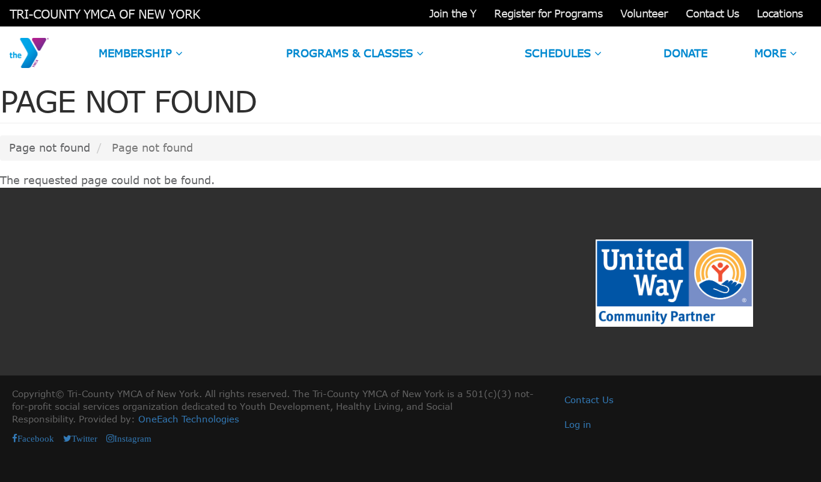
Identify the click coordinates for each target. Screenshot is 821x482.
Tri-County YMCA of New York (105, 13)
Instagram (132, 438)
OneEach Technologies (188, 418)
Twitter (84, 438)
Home (29, 53)
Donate (685, 53)
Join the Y (452, 13)
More (772, 53)
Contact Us (712, 13)
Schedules (559, 53)
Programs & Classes (351, 53)
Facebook (35, 438)
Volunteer (644, 13)
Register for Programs (548, 13)
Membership (137, 53)
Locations (779, 13)
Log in (577, 424)
